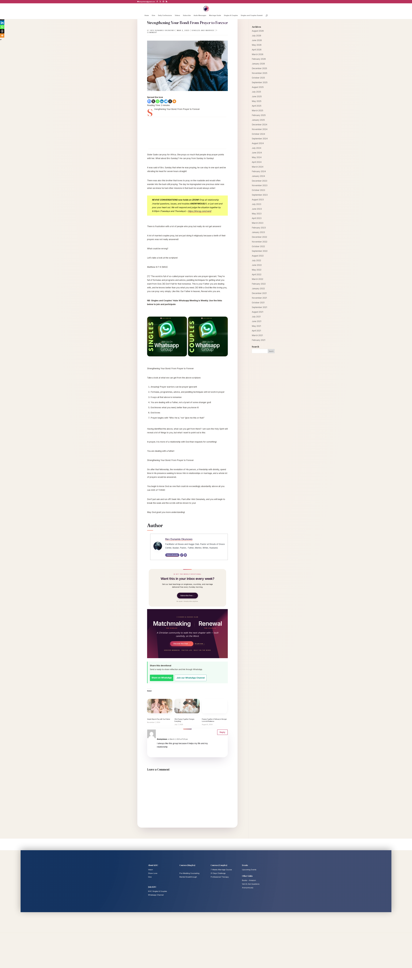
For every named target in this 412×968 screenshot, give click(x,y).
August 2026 (258, 31)
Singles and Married (203, 30)
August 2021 (257, 312)
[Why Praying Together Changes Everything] (187, 706)
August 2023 (258, 199)
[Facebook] (149, 101)
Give (153, 15)
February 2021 (258, 340)
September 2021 (259, 307)
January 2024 (258, 176)
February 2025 (259, 115)
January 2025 (258, 120)
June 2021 (256, 321)
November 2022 (259, 241)
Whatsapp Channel (156, 895)
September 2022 (259, 251)
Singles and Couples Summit (252, 15)
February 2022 (259, 284)
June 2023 (257, 209)
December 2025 (259, 68)
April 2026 (256, 49)
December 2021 (259, 293)
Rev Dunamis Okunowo (162, 30)
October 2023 (258, 190)
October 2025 (258, 78)
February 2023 (259, 227)
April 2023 (256, 218)
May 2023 (256, 213)
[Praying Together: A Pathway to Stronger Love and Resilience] (214, 706)
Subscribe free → (187, 595)
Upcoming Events (249, 870)
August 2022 (258, 256)
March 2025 (257, 110)
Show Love (152, 873)
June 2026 (257, 40)
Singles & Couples (231, 15)
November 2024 (259, 129)
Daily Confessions (165, 15)
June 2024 (257, 152)
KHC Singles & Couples (157, 891)
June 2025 (257, 96)
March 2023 (257, 223)
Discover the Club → (181, 644)
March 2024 (257, 167)
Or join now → (200, 643)
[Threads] (170, 101)
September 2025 (259, 82)
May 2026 (256, 45)
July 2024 (256, 148)
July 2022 (256, 260)
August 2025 (258, 87)
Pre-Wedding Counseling (189, 873)
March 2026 (257, 54)
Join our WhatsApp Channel (190, 678)
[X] (153, 101)
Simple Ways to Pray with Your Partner (158, 719)
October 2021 (258, 302)
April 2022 (256, 274)
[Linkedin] (162, 101)
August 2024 (258, 143)
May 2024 (257, 157)
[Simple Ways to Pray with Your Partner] (159, 706)
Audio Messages (200, 15)
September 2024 (260, 138)
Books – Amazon (249, 880)
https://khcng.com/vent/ (199, 211)
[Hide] (1, 40)
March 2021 (257, 335)
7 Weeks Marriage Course (221, 870)
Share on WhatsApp (162, 677)
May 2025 (256, 101)
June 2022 (257, 265)
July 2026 (256, 35)
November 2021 (259, 298)
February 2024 (259, 171)
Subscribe (187, 15)
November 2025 (259, 73)
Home (147, 15)
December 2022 (259, 237)
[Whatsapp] (157, 101)
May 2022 (256, 270)
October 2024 (258, 134)
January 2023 (258, 232)
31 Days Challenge (218, 873)
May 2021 (256, 326)
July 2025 (256, 92)
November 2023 (259, 185)
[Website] (181, 555)
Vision (150, 870)
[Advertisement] (187, 133)
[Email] (185, 555)
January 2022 (258, 288)
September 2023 (260, 195)
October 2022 (258, 246)
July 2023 (256, 204)
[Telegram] (166, 101)
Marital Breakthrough (188, 877)
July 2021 (256, 316)
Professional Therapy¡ (220, 877)
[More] (174, 101)
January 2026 (258, 63)
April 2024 (257, 162)
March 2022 (257, 279)
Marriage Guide (215, 15)
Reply (222, 732)
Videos (177, 15)
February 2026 (259, 59)
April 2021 (256, 330)
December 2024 (259, 124)
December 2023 (259, 181)
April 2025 (256, 106)
